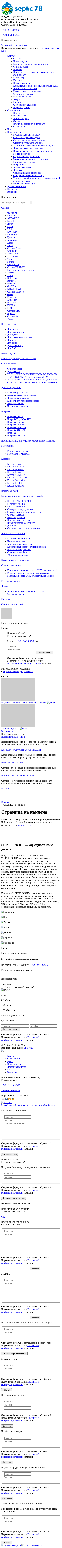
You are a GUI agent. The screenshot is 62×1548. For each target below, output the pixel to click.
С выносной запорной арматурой (24, 512)
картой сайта (24, 825)
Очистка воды (20, 66)
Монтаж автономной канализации (31, 159)
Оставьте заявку (44, 653)
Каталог (11, 56)
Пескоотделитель (16, 541)
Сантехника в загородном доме (29, 140)
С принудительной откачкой (19, 987)
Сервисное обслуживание (26, 156)
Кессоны (17, 80)
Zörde (10, 229)
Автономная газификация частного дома (34, 145)
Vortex (10, 259)
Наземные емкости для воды (21, 395)
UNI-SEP (12, 251)
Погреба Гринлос (16, 424)
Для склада (13, 329)
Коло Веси (12, 221)
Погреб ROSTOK (16, 435)
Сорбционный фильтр (18, 552)
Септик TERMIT (16, 267)
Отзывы (17, 121)
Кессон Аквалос (15, 485)
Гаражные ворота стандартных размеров (28, 573)
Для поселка (13, 371)
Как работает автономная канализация (21, 749)
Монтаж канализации (24, 183)
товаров (44, 48)
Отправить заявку (10, 1029)
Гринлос (11, 237)
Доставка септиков (23, 167)
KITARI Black (14, 289)
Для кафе (12, 340)
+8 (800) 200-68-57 (10, 1090)
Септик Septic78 (15, 291)
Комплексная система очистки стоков (26, 546)
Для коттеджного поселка (20, 337)
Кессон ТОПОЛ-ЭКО (18, 477)
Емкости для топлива (18, 392)
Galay (10, 294)
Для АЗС (11, 348)
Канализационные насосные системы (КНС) (36, 85)
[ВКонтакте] (6, 1099)
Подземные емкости (17, 406)
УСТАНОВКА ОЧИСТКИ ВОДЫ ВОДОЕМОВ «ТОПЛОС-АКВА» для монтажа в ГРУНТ (32, 375)
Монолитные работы (24, 162)
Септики (17, 58)
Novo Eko (12, 232)
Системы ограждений (24, 105)
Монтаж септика (21, 153)
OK (3, 1216)
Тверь (10, 275)
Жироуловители (15, 403)
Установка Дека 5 (10, 728)
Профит (11, 313)
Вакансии (12, 192)
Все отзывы (7, 731)
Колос (10, 226)
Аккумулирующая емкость (20, 544)
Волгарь (11, 281)
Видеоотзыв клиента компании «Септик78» (23, 702)
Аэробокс (12, 240)
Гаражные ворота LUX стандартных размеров (31, 575)
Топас (10, 245)
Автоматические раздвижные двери (25, 591)
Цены (10, 129)
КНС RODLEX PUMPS (19, 501)
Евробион (12, 234)
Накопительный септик (13, 736)
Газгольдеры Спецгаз (18, 451)
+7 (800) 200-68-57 (10, 35)
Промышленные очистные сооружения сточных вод (28, 440)
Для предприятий (16, 332)
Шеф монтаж (20, 164)
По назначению (9, 324)
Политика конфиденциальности (29, 124)
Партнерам (19, 113)
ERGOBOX (13, 264)
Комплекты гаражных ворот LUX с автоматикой (32, 570)
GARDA (11, 286)
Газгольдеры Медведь (18, 453)
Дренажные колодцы (18, 398)
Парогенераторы (21, 107)
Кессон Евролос (15, 466)
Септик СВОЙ (14, 310)
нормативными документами (18, 671)
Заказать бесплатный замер (15, 45)
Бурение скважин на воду (26, 134)
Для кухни (12, 334)
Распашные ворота (23, 96)
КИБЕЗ (11, 305)
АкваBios (12, 300)
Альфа (10, 272)
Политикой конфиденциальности (24, 663)
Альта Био (12, 253)
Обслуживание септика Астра (28, 175)
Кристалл (12, 297)
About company (21, 118)
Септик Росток (15, 248)
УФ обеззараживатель (18, 555)
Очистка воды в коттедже (26, 137)
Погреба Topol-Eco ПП (19, 419)
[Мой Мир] (12, 1099)
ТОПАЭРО (13, 256)
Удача (10, 319)
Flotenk (10, 261)
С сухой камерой (16, 514)
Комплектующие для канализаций (30, 64)
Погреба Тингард (16, 422)
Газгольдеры (19, 77)
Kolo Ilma (12, 278)
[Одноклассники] (9, 1099)
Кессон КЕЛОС (15, 483)
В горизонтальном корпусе (21, 523)
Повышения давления (18, 520)
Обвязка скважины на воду (27, 172)
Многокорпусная (16, 517)
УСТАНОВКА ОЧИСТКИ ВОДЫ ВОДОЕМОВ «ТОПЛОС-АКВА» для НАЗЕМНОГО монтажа (32, 381)
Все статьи (6, 788)
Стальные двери (15, 594)
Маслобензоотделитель (19, 549)
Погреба (17, 69)
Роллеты (17, 102)
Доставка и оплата (16, 186)
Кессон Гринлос (15, 469)
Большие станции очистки (20, 270)
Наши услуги (20, 61)
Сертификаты (20, 126)
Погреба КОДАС (16, 430)
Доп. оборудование (11, 387)
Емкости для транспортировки (23, 401)
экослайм (12, 213)
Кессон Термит (15, 464)
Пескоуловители (21, 83)
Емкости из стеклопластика (27, 91)
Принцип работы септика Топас (17, 775)
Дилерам (17, 170)
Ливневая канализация (25, 88)
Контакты (12, 189)
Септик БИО (13, 316)
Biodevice (12, 283)
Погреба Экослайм (16, 427)
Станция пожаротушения (20, 509)
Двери (16, 99)
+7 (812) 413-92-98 (25, 641)
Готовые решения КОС (19, 538)
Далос (10, 223)
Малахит (11, 302)
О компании (13, 110)
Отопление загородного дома (28, 143)
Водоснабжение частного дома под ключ (34, 151)
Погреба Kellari (15, 416)
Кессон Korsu (14, 472)
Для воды (12, 525)
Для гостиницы (15, 345)
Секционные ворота (23, 94)
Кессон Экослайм (16, 480)
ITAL (10, 308)
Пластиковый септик (12, 762)
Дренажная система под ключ (28, 148)
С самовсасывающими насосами (24, 528)
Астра (10, 242)
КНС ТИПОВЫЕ (16, 506)
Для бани (12, 342)
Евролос (11, 215)
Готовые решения (16, 504)
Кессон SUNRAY (16, 475)
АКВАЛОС (13, 218)
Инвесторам (19, 115)
